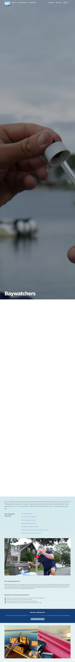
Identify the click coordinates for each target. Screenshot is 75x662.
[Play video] (37, 557)
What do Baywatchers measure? (28, 523)
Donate (65, 2)
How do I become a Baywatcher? (29, 517)
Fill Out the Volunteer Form (37, 619)
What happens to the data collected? (29, 526)
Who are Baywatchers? (26, 513)
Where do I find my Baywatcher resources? (31, 533)
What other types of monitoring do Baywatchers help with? (35, 530)
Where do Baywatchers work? (28, 520)
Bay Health (16, 506)
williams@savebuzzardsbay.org (34, 615)
